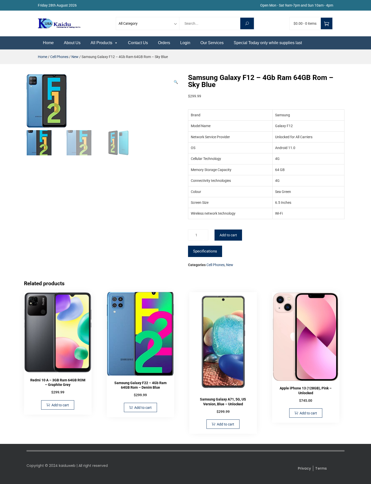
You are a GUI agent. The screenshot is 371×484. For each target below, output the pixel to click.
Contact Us (138, 43)
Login (185, 43)
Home (48, 43)
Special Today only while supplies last (268, 43)
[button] (176, 82)
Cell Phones (59, 57)
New (74, 57)
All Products (101, 43)
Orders (164, 43)
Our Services (212, 43)
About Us (72, 43)
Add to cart (228, 235)
